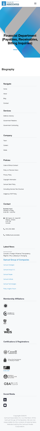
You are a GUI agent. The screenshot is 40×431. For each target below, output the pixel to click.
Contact (6, 103)
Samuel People (7, 274)
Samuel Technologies (9, 284)
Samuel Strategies (8, 265)
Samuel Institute (8, 279)
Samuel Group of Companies (16, 260)
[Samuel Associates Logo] (10, 3)
